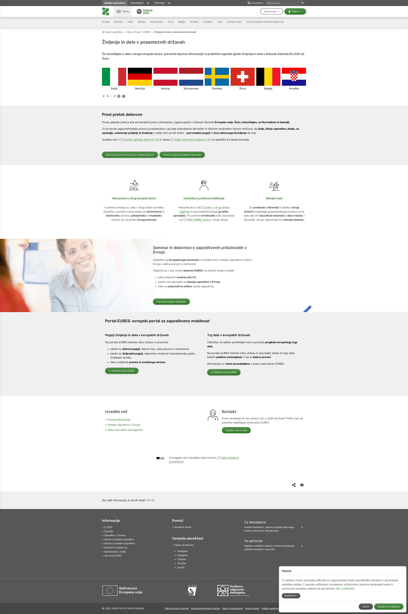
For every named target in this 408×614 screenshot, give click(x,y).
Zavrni (366, 606)
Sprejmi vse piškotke (389, 606)
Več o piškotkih (345, 588)
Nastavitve (290, 595)
